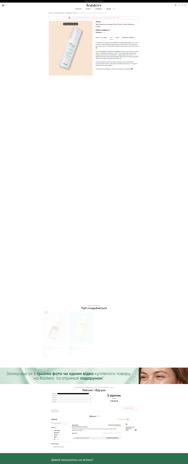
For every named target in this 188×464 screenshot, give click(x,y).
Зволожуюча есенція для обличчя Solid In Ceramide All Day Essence (79, 348)
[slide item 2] (86, 362)
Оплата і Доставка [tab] (101, 37)
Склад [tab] (117, 37)
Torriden (72, 346)
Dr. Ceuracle (47, 346)
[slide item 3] (87, 362)
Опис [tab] (111, 37)
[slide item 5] (91, 362)
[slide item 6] (93, 362)
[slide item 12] (103, 362)
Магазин (78, 9)
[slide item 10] (100, 362)
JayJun (98, 22)
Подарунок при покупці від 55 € (94, 1)
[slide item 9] (98, 362)
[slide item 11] (101, 362)
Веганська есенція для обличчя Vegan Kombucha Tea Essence (53, 348)
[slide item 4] (89, 362)
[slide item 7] (94, 362)
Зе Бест (88, 9)
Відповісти (74, 433)
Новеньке (98, 9)
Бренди (108, 9)
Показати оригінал (112, 438)
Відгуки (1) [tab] (54, 410)
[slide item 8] (96, 362)
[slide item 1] (84, 362)
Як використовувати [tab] (128, 37)
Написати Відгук (129, 408)
